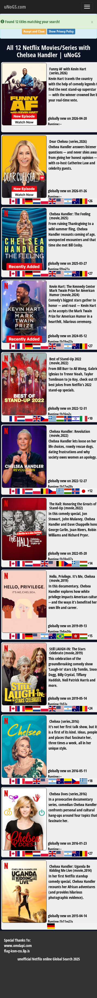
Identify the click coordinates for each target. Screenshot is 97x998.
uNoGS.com (15, 6)
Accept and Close (34, 31)
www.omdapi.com (18, 945)
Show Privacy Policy (61, 31)
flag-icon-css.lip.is (17, 950)
